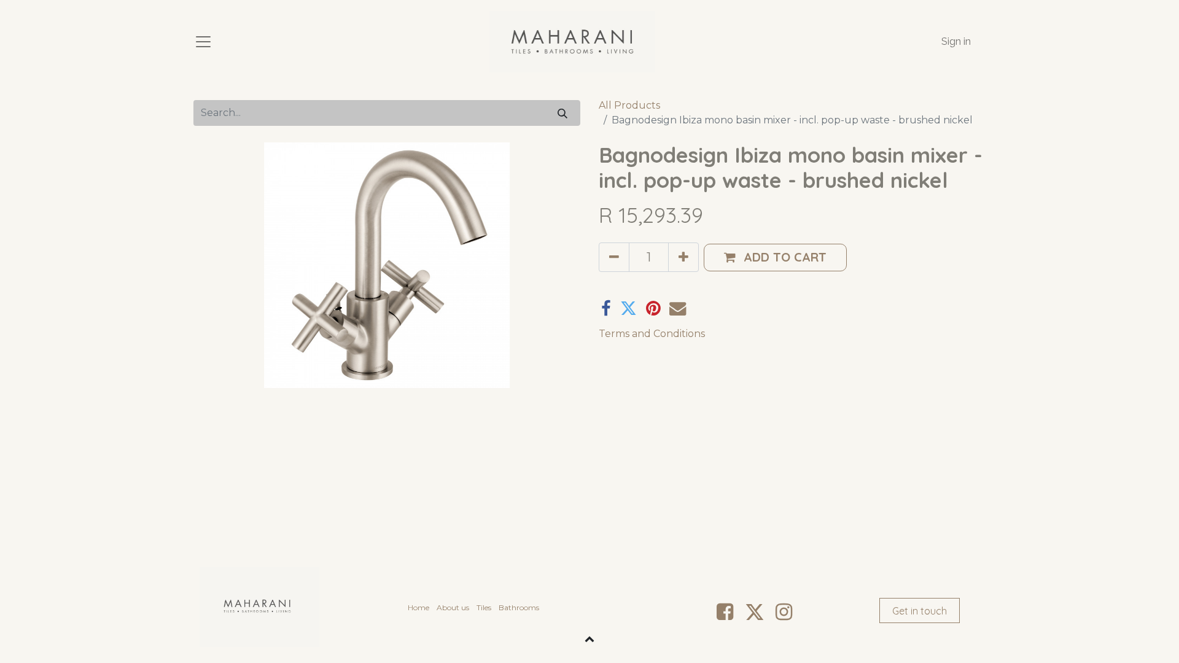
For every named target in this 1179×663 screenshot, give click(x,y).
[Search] (562, 112)
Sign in (956, 41)
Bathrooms (519, 607)
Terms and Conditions (652, 333)
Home (418, 607)
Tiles (484, 607)
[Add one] (683, 257)
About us (453, 607)
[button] (775, 257)
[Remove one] (614, 257)
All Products (629, 105)
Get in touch (919, 611)
